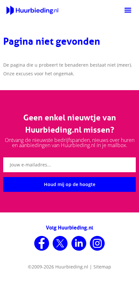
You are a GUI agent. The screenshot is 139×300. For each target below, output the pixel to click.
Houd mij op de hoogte (69, 184)
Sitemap (102, 267)
